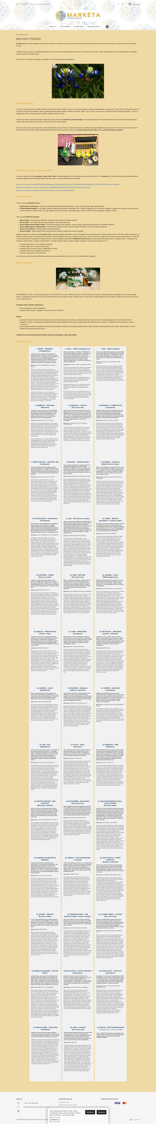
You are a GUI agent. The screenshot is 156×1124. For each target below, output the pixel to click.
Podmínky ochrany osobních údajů (67, 1105)
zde (72, 1115)
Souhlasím (101, 1112)
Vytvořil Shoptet (136, 1119)
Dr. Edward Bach (68, 59)
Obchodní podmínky (64, 1102)
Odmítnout (90, 1112)
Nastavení (54, 1120)
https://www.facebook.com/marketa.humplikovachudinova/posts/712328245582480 (45, 190)
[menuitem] (52, 26)
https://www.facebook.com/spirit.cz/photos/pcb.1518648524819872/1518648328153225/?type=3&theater (53, 187)
